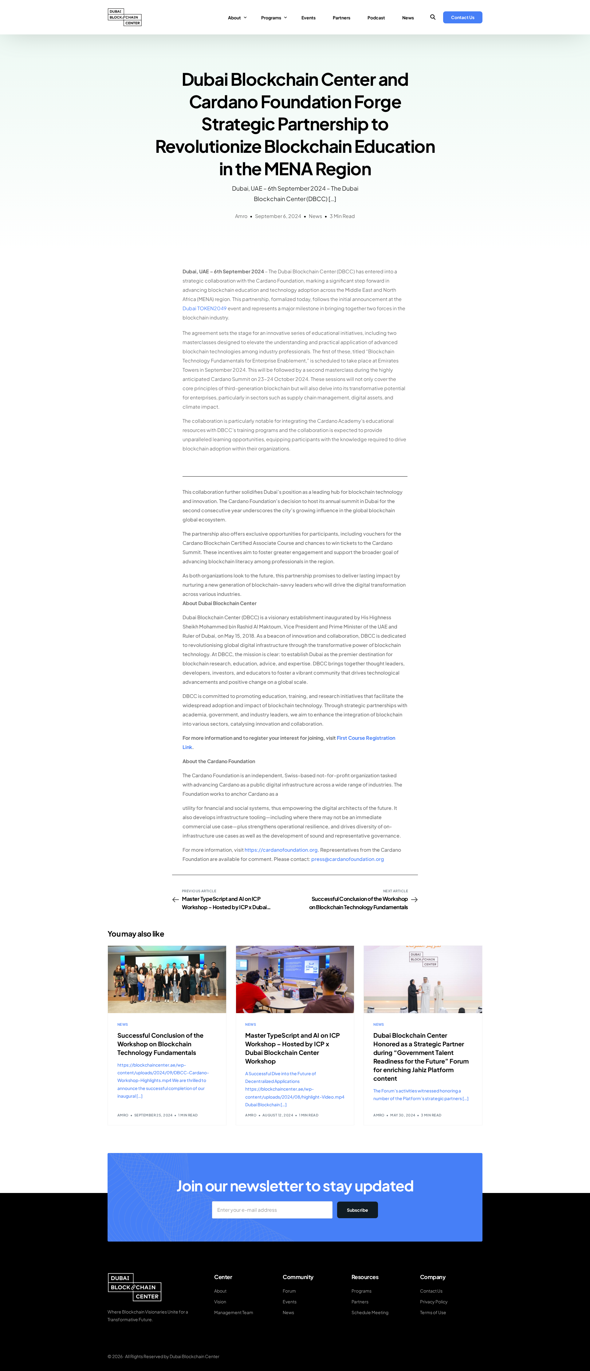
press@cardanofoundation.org (347, 859)
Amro (241, 216)
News (315, 216)
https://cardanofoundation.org (281, 849)
